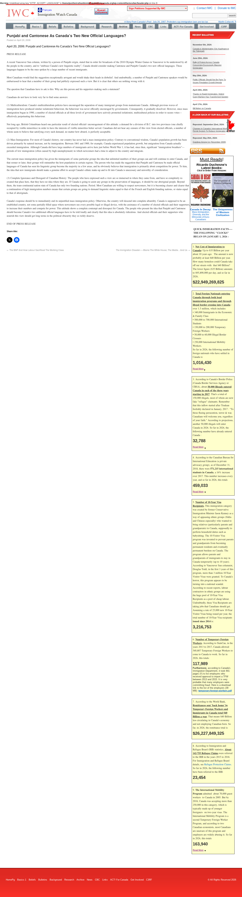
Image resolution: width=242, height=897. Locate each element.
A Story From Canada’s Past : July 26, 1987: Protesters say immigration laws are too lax (151, 22)
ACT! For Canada (183, 26)
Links (163, 26)
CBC (150, 26)
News (138, 26)
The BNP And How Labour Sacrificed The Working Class (35, 249)
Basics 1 (36, 26)
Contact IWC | (206, 8)
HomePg (20, 26)
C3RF (224, 26)
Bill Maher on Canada (202, 108)
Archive (123, 26)
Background (87, 26)
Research (107, 26)
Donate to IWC (227, 8)
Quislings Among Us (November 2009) (209, 142)
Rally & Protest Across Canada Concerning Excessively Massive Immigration (207, 65)
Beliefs (52, 26)
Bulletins (68, 26)
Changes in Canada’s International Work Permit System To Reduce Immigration (210, 129)
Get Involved (207, 26)
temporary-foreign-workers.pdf (215, 690)
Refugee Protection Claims (217, 764)
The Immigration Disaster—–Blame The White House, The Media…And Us (153, 249)
